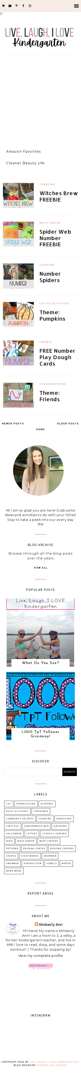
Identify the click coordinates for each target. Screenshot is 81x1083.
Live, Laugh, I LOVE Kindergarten (53, 1062)
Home (40, 429)
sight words (30, 856)
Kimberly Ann (51, 925)
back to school (17, 811)
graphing (60, 826)
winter (66, 863)
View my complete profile (40, 956)
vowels (51, 863)
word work (14, 871)
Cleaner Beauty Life (25, 163)
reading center (34, 848)
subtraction (33, 863)
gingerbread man (36, 826)
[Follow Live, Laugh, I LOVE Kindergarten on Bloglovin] (40, 968)
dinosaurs (64, 818)
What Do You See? (40, 663)
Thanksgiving (26, 804)
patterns (12, 848)
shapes (11, 856)
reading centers (62, 848)
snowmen (12, 863)
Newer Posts (13, 423)
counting (47, 184)
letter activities (54, 303)
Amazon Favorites (23, 151)
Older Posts (68, 423)
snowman (50, 856)
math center (49, 223)
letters (31, 833)
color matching (52, 384)
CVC (8, 804)
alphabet (47, 804)
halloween (14, 833)
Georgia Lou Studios (52, 1065)
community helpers (20, 818)
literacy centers (54, 833)
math (9, 841)
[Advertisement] (40, 100)
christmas (40, 811)
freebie (45, 342)
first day (12, 826)
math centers (48, 841)
